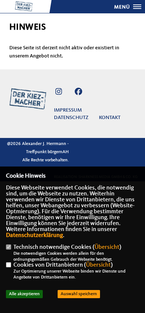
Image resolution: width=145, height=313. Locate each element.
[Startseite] (27, 99)
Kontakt (109, 117)
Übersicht (106, 247)
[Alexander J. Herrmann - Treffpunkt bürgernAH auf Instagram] (58, 93)
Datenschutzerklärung (34, 235)
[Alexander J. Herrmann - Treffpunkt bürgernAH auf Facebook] (78, 93)
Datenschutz (71, 117)
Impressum (68, 110)
